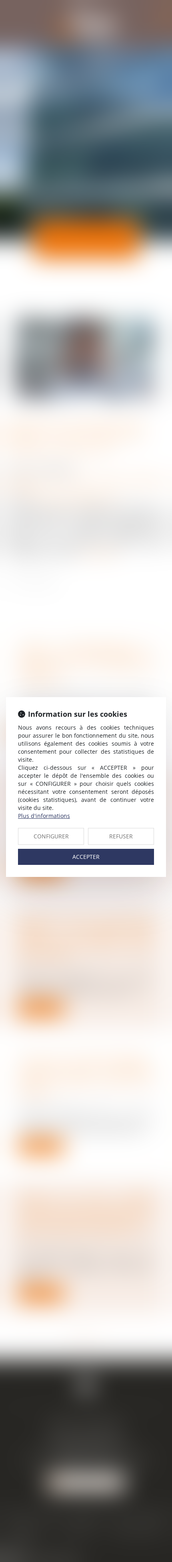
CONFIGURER (51, 836)
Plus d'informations (44, 816)
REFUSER (121, 836)
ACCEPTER (86, 856)
